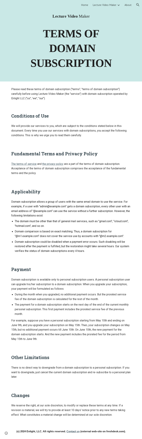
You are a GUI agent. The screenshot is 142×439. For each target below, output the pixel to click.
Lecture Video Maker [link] (104, 5)
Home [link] (84, 5)
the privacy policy (52, 164)
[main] (71, 16)
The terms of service (24, 164)
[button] (138, 5)
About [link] (128, 5)
